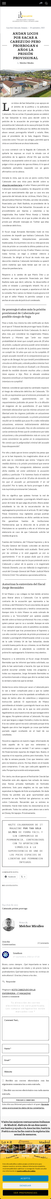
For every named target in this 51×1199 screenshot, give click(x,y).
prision (15, 908)
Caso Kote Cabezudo (13, 27)
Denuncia (24, 27)
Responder (11, 981)
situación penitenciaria (12, 185)
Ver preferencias (25, 1193)
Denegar (25, 1185)
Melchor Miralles (27, 62)
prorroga (23, 908)
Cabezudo (6, 908)
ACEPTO (25, 1178)
